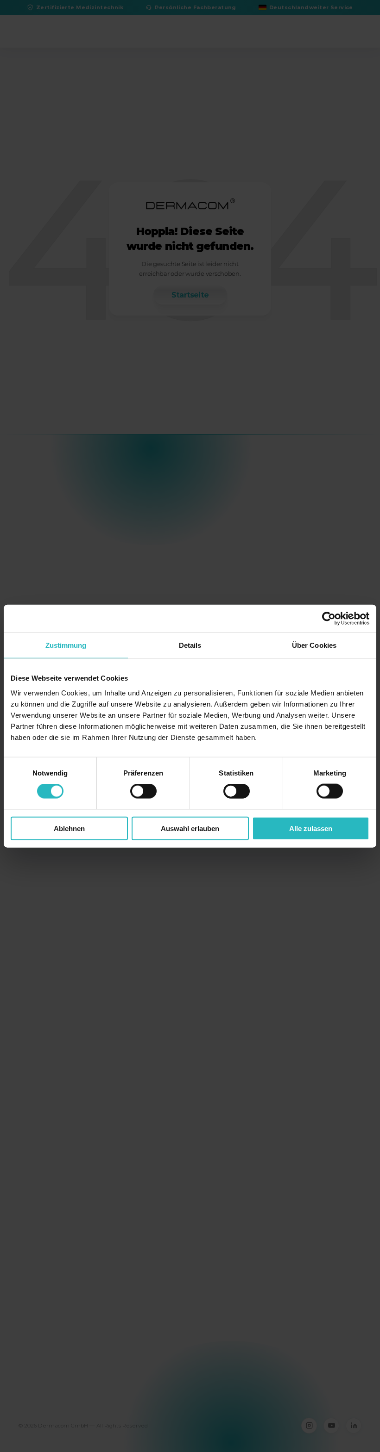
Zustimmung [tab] (66, 645)
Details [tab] (190, 645)
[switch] (143, 791)
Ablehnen (69, 828)
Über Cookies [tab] (314, 645)
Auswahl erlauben (190, 828)
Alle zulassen (310, 828)
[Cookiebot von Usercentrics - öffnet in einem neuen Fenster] (328, 619)
